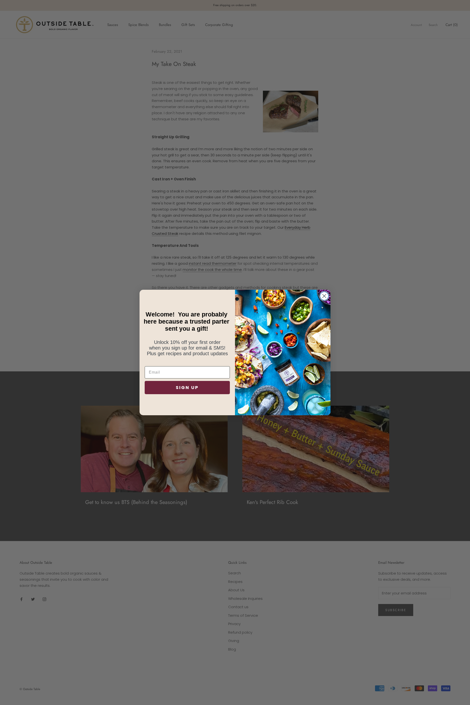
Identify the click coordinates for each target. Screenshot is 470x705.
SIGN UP (187, 387)
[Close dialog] (324, 296)
